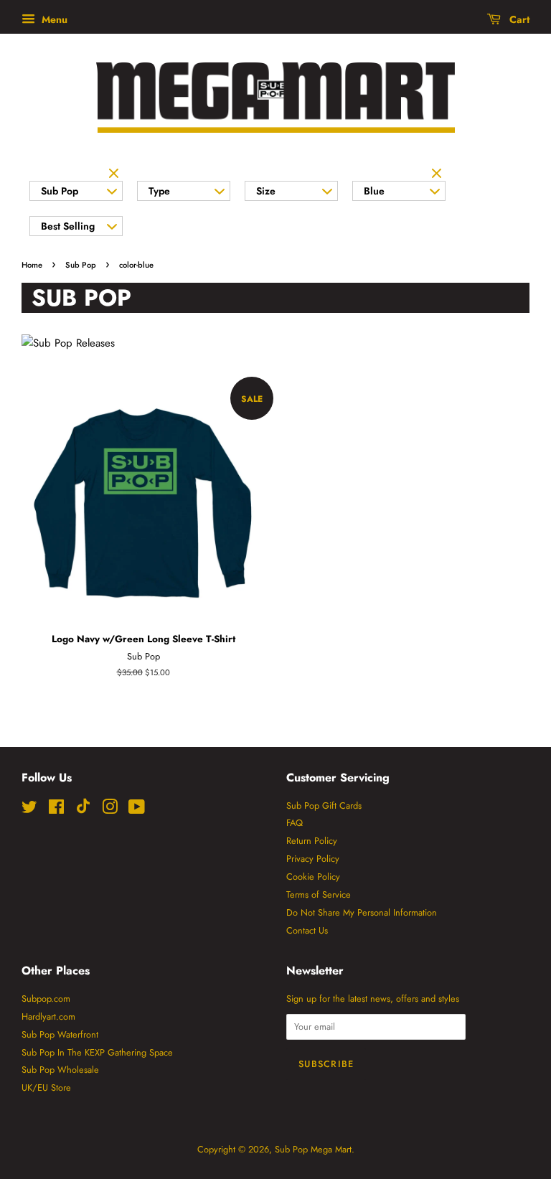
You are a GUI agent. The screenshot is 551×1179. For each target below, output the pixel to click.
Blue (374, 191)
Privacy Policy (312, 858)
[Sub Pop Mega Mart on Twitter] (29, 810)
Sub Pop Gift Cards (324, 805)
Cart (518, 19)
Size (266, 191)
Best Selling (68, 226)
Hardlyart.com (48, 1016)
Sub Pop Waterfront (60, 1034)
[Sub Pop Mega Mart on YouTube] (136, 810)
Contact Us (307, 930)
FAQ (294, 823)
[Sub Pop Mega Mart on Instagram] (110, 810)
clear (115, 174)
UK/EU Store (46, 1087)
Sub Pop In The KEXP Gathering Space (97, 1052)
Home (32, 265)
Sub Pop (59, 191)
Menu (53, 19)
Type (159, 191)
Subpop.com (46, 998)
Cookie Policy (313, 876)
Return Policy (311, 840)
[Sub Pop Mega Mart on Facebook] (56, 810)
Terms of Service (318, 894)
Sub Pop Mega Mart (313, 1149)
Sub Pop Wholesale (60, 1069)
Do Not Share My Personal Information (361, 912)
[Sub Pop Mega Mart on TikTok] (83, 810)
